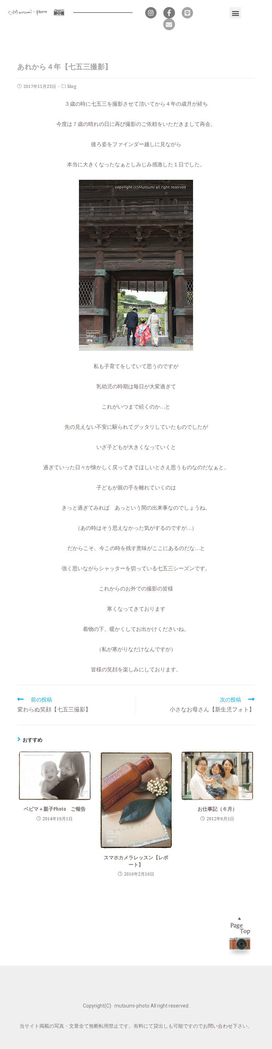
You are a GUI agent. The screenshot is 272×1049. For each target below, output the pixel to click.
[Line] (187, 12)
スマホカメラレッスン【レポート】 (136, 861)
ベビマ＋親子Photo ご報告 (55, 808)
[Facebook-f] (169, 12)
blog (72, 86)
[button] (235, 13)
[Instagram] (151, 12)
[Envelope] (169, 24)
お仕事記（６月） (217, 808)
